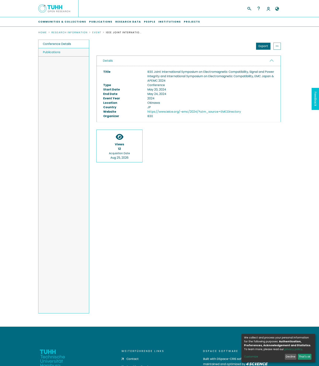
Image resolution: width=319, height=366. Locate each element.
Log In (268, 8)
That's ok (304, 356)
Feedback (315, 99)
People (149, 21)
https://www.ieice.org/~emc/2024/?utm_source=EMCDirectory (194, 112)
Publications (100, 21)
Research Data (128, 21)
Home (42, 32)
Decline (290, 356)
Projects (192, 21)
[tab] (189, 61)
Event (96, 32)
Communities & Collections (62, 21)
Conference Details (57, 44)
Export (263, 46)
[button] (277, 9)
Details (108, 61)
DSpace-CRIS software (233, 359)
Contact (132, 359)
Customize (251, 356)
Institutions (169, 21)
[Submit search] (249, 8)
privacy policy (293, 349)
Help (258, 8)
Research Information (70, 32)
